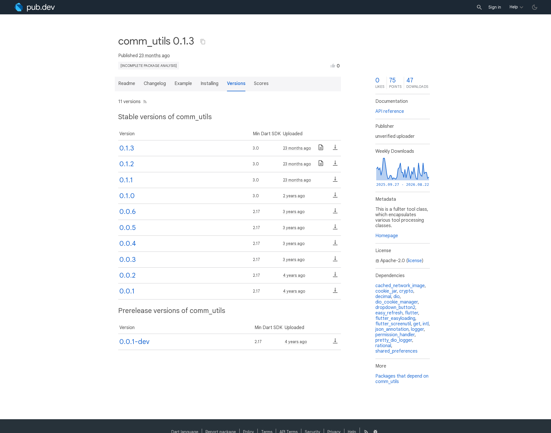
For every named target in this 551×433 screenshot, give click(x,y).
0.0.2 (127, 275)
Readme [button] (126, 83)
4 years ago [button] (294, 275)
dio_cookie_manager (396, 302)
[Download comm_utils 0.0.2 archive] (335, 276)
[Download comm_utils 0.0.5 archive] (335, 228)
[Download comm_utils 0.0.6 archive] (335, 212)
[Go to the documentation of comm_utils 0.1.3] (320, 149)
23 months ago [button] (154, 56)
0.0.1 (127, 291)
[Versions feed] (144, 102)
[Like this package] (332, 65)
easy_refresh (389, 313)
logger (417, 329)
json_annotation (392, 329)
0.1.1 (126, 180)
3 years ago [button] (294, 211)
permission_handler (395, 335)
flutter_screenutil (393, 324)
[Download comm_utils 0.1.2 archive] (335, 165)
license (415, 261)
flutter (411, 313)
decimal (383, 296)
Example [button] (183, 83)
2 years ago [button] (294, 195)
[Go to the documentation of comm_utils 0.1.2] (320, 165)
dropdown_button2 (395, 307)
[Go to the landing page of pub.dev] (34, 7)
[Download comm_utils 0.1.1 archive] (335, 181)
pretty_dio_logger (393, 340)
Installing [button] (209, 83)
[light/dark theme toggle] (534, 7)
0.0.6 (127, 211)
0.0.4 (127, 243)
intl (426, 324)
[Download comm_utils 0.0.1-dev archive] (335, 342)
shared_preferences (396, 351)
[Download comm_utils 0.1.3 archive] (335, 149)
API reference (389, 111)
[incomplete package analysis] (149, 65)
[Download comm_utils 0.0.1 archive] (335, 292)
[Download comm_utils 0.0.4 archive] (335, 244)
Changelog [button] (155, 83)
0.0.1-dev (134, 341)
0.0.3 (127, 259)
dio (396, 296)
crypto (406, 291)
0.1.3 (126, 148)
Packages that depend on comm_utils (401, 378)
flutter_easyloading (395, 318)
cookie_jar (386, 291)
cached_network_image (400, 286)
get (416, 324)
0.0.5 (127, 227)
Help (514, 6)
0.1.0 (127, 196)
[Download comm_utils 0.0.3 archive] (335, 260)
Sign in (494, 7)
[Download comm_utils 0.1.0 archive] (335, 197)
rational (383, 346)
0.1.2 (126, 164)
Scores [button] (261, 83)
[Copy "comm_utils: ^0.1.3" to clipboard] (203, 42)
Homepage (386, 236)
